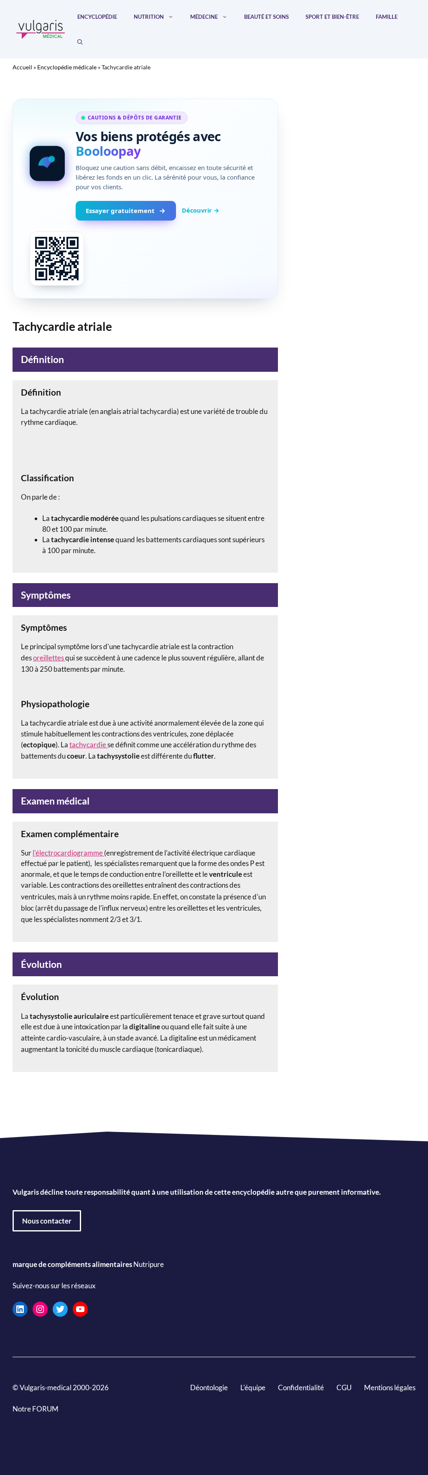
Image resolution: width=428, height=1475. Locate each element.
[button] (80, 41)
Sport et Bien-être (332, 16)
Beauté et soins (266, 16)
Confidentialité (301, 1387)
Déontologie (209, 1387)
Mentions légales (389, 1387)
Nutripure (148, 1264)
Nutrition (149, 16)
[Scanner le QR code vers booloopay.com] (57, 258)
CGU (344, 1387)
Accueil (22, 67)
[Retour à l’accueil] (41, 28)
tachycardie (88, 744)
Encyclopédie (97, 16)
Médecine (204, 16)
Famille (386, 16)
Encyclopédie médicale (67, 67)
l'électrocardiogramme (68, 852)
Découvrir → (200, 210)
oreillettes (49, 657)
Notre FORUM (36, 1408)
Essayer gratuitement (120, 210)
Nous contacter (46, 1220)
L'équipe (252, 1387)
